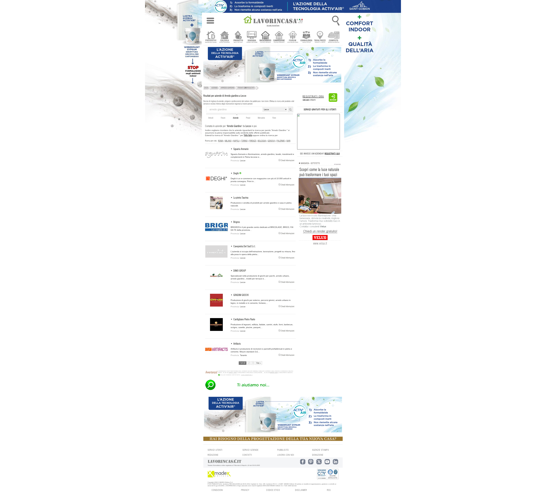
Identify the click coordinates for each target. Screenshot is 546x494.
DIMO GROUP (239, 271)
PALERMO (281, 141)
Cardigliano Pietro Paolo (244, 319)
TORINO (244, 141)
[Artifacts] (216, 354)
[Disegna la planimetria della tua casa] (252, 37)
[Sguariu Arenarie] (216, 160)
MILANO (228, 141)
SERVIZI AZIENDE (250, 450)
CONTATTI (247, 455)
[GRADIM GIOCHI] (216, 306)
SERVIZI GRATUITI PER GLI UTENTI (320, 109)
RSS (329, 490)
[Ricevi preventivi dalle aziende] (211, 37)
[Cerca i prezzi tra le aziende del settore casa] (320, 37)
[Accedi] (333, 101)
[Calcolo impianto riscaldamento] (265, 37)
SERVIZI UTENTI (215, 450)
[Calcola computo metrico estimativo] (333, 37)
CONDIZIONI (217, 490)
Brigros (236, 222)
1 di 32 (242, 363)
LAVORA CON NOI (285, 455)
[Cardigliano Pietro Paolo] (216, 330)
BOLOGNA (262, 141)
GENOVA (271, 141)
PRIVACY (245, 490)
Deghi (236, 173)
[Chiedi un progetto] (238, 37)
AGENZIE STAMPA (320, 450)
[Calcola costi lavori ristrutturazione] (224, 37)
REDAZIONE (213, 455)
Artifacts (237, 344)
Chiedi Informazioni (287, 160)
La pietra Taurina (240, 198)
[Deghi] (216, 184)
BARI (288, 141)
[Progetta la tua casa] (273, 440)
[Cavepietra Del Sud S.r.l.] (216, 257)
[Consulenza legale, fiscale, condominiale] (306, 37)
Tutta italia (248, 135)
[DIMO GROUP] (216, 281)
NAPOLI (236, 141)
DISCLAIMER (301, 490)
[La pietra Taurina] (216, 208)
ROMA (220, 141)
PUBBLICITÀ (283, 450)
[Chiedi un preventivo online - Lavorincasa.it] (249, 390)
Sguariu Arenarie (241, 149)
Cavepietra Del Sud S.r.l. (244, 246)
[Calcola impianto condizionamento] (279, 37)
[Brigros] (216, 233)
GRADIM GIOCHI (241, 295)
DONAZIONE (317, 455)
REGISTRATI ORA (313, 96)
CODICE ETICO (273, 490)
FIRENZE (252, 141)
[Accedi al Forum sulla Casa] (293, 37)
